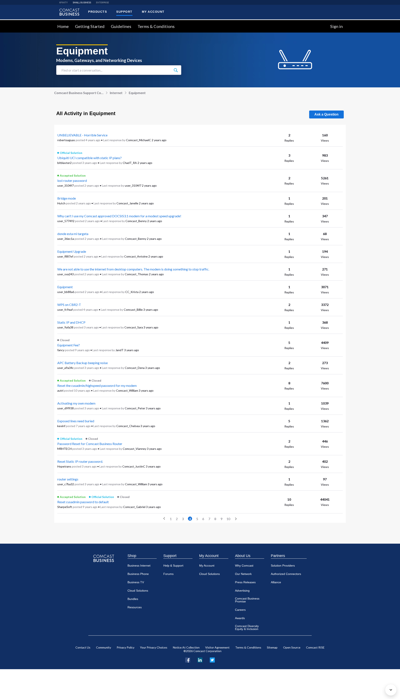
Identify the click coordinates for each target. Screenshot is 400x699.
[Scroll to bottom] (391, 690)
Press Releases (245, 582)
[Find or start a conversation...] (176, 70)
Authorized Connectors (286, 573)
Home (63, 26)
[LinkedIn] (200, 659)
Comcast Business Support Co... (79, 93)
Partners (278, 556)
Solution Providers (283, 565)
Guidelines (121, 26)
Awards (240, 618)
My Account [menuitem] (153, 11)
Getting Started (90, 26)
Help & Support (173, 565)
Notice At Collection (186, 647)
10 (228, 519)
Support (169, 556)
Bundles (133, 598)
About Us (242, 556)
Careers (240, 609)
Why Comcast (244, 565)
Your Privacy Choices (153, 647)
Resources (135, 607)
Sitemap (272, 647)
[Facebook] (187, 659)
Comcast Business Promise (247, 600)
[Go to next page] (236, 519)
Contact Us (82, 647)
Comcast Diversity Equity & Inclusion (247, 627)
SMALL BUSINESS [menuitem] (82, 2)
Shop (132, 556)
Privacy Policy (125, 647)
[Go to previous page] (164, 518)
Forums (168, 573)
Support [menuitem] (124, 11)
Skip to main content (17, 22)
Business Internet (139, 565)
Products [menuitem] (97, 11)
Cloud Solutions (138, 590)
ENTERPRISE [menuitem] (102, 2)
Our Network (243, 573)
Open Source (291, 647)
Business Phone (138, 573)
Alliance (276, 582)
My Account (209, 556)
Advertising (242, 590)
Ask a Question (326, 114)
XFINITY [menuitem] (63, 2)
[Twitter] (212, 659)
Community (103, 647)
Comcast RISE (315, 647)
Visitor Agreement (217, 647)
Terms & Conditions (156, 26)
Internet (116, 93)
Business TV (136, 582)
